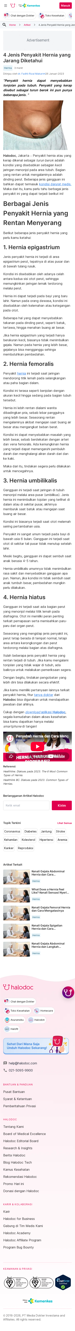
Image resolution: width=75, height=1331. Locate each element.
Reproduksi (25, 848)
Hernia (8, 68)
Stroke (60, 831)
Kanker (9, 848)
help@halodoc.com (20, 1063)
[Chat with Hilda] (68, 992)
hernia (21, 373)
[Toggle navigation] (5, 6)
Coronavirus (12, 831)
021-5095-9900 (18, 1070)
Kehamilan (10, 839)
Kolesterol (28, 839)
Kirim (62, 805)
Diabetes (31, 831)
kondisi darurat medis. (55, 184)
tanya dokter (43, 695)
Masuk (65, 5)
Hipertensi (46, 839)
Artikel (27, 24)
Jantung (46, 831)
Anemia (62, 839)
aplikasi (45, 712)
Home (12, 24)
